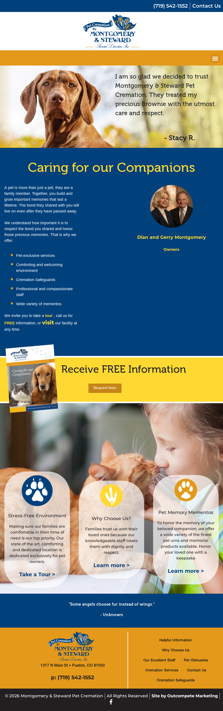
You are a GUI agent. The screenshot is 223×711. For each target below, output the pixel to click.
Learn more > (111, 565)
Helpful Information (175, 640)
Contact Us (196, 670)
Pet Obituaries (196, 660)
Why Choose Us (175, 650)
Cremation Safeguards (176, 680)
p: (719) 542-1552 (72, 677)
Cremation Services (161, 670)
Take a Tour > (37, 574)
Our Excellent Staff (159, 660)
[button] (215, 58)
